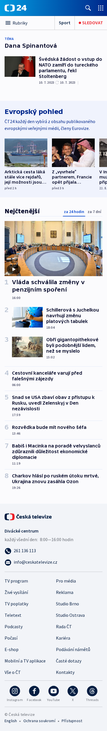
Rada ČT (64, 626)
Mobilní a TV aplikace (25, 661)
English (11, 720)
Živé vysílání (16, 592)
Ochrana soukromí (39, 720)
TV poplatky (16, 604)
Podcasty (14, 626)
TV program (16, 581)
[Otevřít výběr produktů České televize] (100, 8)
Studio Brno (67, 604)
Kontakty (65, 672)
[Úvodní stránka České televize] (29, 516)
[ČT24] (16, 8)
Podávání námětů (73, 649)
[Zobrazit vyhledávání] (88, 8)
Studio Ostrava (70, 615)
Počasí (11, 638)
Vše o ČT (13, 672)
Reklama (64, 592)
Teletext (13, 615)
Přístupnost (72, 720)
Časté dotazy (68, 661)
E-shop (12, 649)
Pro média (66, 581)
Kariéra (63, 638)
